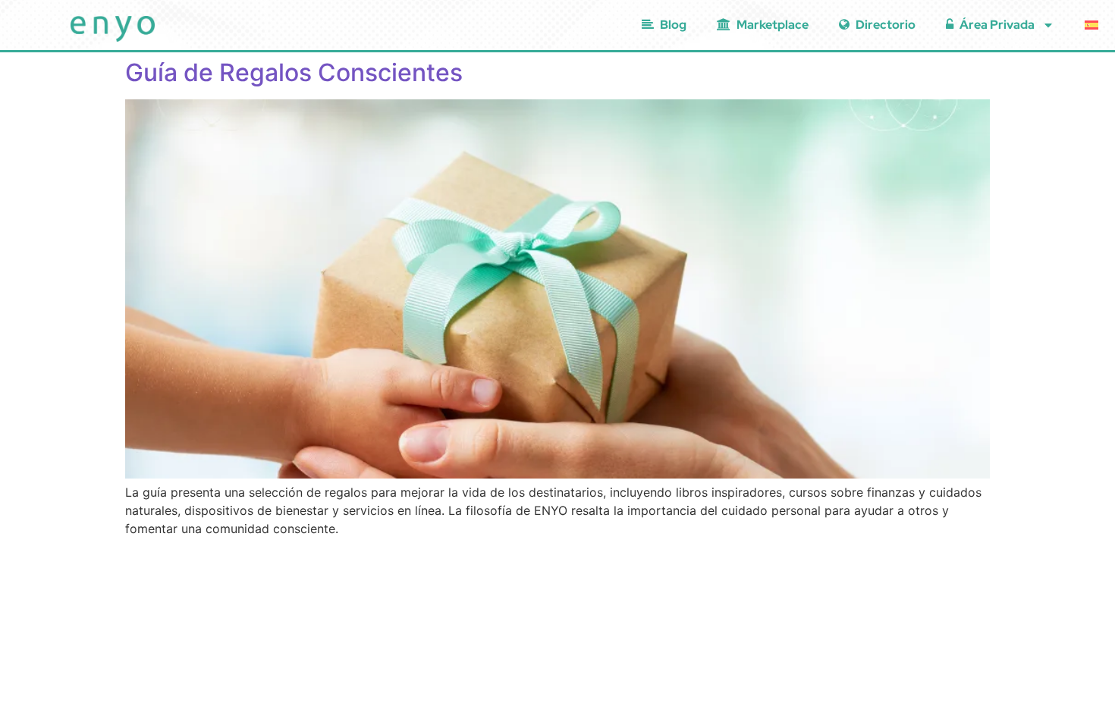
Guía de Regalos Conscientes (294, 72)
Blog (673, 25)
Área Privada (997, 25)
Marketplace (773, 25)
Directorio (886, 25)
